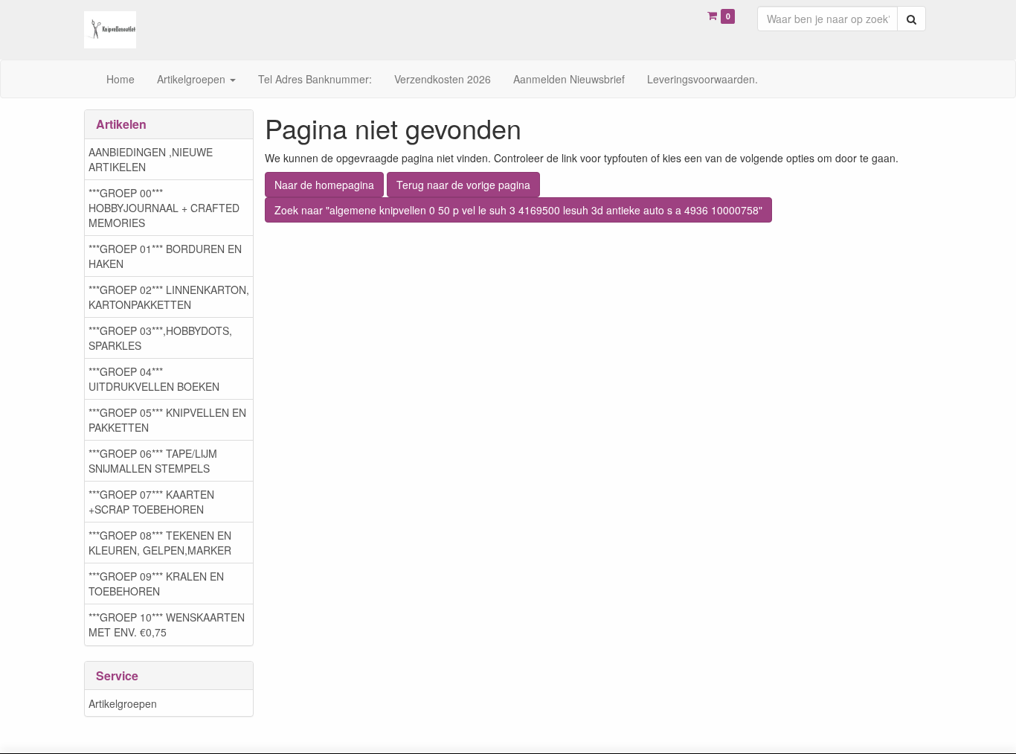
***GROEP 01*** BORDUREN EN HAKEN (165, 256)
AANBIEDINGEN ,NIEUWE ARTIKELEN (151, 159)
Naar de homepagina (324, 184)
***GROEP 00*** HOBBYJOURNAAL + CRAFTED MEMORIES (164, 207)
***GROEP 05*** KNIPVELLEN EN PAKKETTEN (167, 420)
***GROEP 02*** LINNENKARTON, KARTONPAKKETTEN (169, 297)
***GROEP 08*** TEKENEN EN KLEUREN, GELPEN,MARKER (160, 542)
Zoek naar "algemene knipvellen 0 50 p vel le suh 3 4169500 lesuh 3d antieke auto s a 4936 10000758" (518, 209)
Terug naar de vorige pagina (463, 184)
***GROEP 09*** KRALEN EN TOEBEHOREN (156, 583)
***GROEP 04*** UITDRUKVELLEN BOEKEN (154, 379)
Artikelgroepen (123, 703)
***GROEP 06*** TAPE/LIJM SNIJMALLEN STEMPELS (153, 461)
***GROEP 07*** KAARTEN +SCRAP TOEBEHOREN (151, 502)
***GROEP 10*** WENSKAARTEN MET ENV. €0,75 (167, 624)
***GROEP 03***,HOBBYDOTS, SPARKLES (160, 338)
